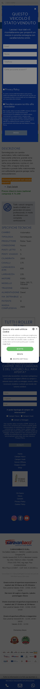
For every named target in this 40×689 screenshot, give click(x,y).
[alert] (20, 344)
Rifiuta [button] (20, 354)
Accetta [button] (20, 349)
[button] (20, 359)
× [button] (36, 329)
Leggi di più (6, 344)
